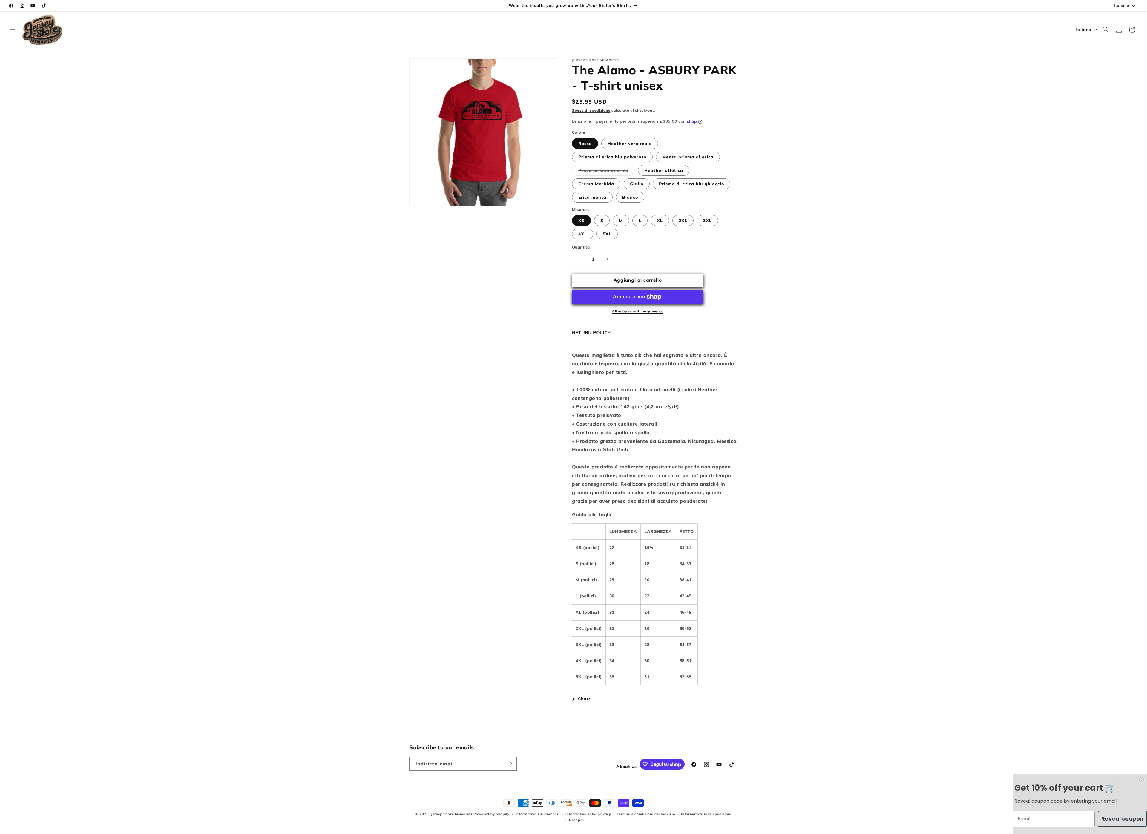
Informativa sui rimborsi (538, 814)
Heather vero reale (630, 143)
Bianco (630, 197)
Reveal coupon (1122, 818)
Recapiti (576, 820)
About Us (626, 766)
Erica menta (592, 197)
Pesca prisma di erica (606, 171)
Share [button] (584, 699)
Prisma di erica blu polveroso (612, 157)
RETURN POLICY (591, 332)
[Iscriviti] (509, 764)
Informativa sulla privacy (588, 814)
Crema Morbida (596, 183)
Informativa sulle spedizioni (706, 814)
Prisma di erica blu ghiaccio (691, 183)
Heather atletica (663, 170)
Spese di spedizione (591, 110)
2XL (683, 220)
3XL (707, 220)
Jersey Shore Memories (452, 814)
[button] (12, 29)
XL (660, 220)
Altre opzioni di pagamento (637, 311)
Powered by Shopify (491, 814)
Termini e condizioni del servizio (646, 814)
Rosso (585, 143)
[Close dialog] (1142, 780)
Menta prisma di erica (688, 157)
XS (581, 220)
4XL (582, 234)
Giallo (636, 183)
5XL (607, 234)
